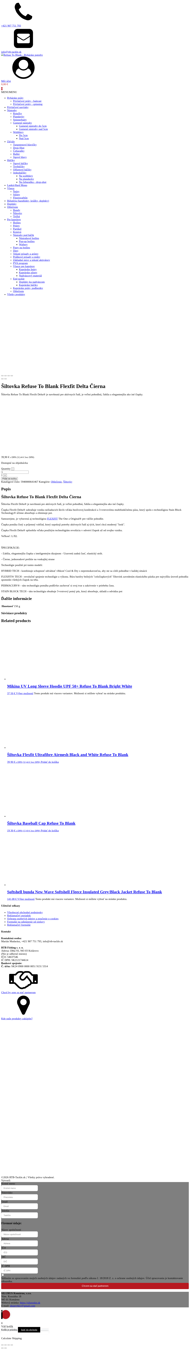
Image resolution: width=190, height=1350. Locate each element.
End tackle (18, 278)
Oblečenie (12, 207)
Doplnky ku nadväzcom (32, 281)
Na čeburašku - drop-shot (32, 182)
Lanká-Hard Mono (17, 185)
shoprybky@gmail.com (22, 1305)
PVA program (20, 263)
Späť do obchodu (29, 1329)
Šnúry (16, 191)
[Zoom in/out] (12, 375)
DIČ (3, 1256)
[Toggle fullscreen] (8, 375)
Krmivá (17, 231)
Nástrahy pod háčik (23, 235)
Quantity (6, 468)
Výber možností (24, 693)
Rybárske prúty (15, 97)
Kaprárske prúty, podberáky (28, 288)
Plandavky (18, 116)
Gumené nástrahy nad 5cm (33, 129)
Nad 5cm (24, 138)
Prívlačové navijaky (17, 107)
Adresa (5, 1238)
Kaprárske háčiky (28, 284)
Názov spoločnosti (11, 1229)
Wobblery (18, 132)
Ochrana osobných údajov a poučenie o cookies (32, 918)
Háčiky (11, 160)
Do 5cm (23, 135)
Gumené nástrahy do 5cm (33, 125)
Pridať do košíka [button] (50, 761)
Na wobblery (26, 175)
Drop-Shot (18, 147)
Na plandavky (26, 178)
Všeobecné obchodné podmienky (25, 912)
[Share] (5, 375)
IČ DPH (5, 1265)
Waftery (23, 244)
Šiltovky (17, 213)
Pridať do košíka (9, 479)
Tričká (16, 216)
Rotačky (17, 113)
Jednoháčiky (19, 172)
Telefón (5, 1210)
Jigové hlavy (20, 157)
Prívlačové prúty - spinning (27, 104)
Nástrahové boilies (29, 238)
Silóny (16, 194)
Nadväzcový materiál (30, 275)
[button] (9, 92)
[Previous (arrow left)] (2, 378)
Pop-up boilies (27, 241)
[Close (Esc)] (2, 375)
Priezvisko (6, 1192)
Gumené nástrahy (22, 122)
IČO (3, 1247)
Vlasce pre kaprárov (24, 266)
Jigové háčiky (20, 163)
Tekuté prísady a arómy (25, 253)
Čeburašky (18, 150)
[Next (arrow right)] (5, 378)
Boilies (17, 222)
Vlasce (10, 188)
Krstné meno (8, 1183)
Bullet (16, 154)
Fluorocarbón (20, 197)
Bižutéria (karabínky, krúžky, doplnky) (28, 200)
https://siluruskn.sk (30, 1302)
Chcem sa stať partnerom (95, 1286)
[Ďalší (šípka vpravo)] (5, 1348)
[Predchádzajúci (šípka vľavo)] (2, 1348)
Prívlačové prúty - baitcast (27, 100)
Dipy (15, 250)
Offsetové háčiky (22, 169)
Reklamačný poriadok (19, 915)
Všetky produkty (16, 294)
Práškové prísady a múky (26, 256)
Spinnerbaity (20, 119)
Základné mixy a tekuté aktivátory (31, 260)
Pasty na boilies (21, 247)
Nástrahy (12, 110)
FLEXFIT (52, 518)
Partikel (17, 228)
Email (4, 1201)
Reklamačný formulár (19, 924)
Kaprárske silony (28, 272)
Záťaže (11, 141)
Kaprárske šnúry (28, 269)
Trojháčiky (19, 166)
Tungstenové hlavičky (25, 144)
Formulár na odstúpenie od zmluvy (26, 921)
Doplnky (11, 203)
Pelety (16, 225)
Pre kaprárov (14, 219)
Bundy (16, 210)
